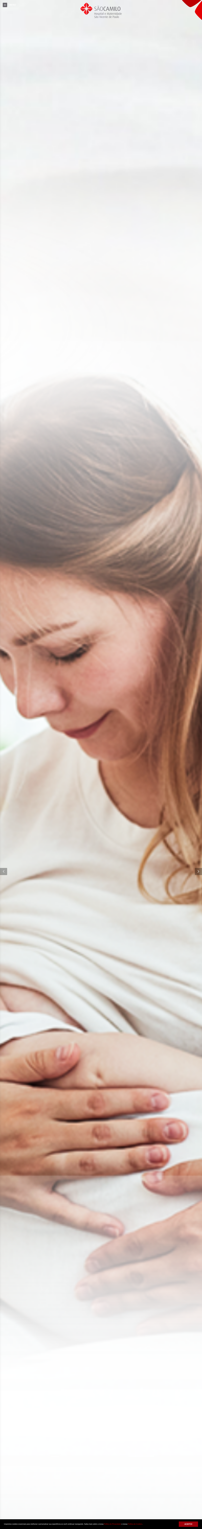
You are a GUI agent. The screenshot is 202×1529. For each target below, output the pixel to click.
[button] (143, 1524)
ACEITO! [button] (188, 1524)
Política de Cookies (135, 1524)
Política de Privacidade (112, 1524)
